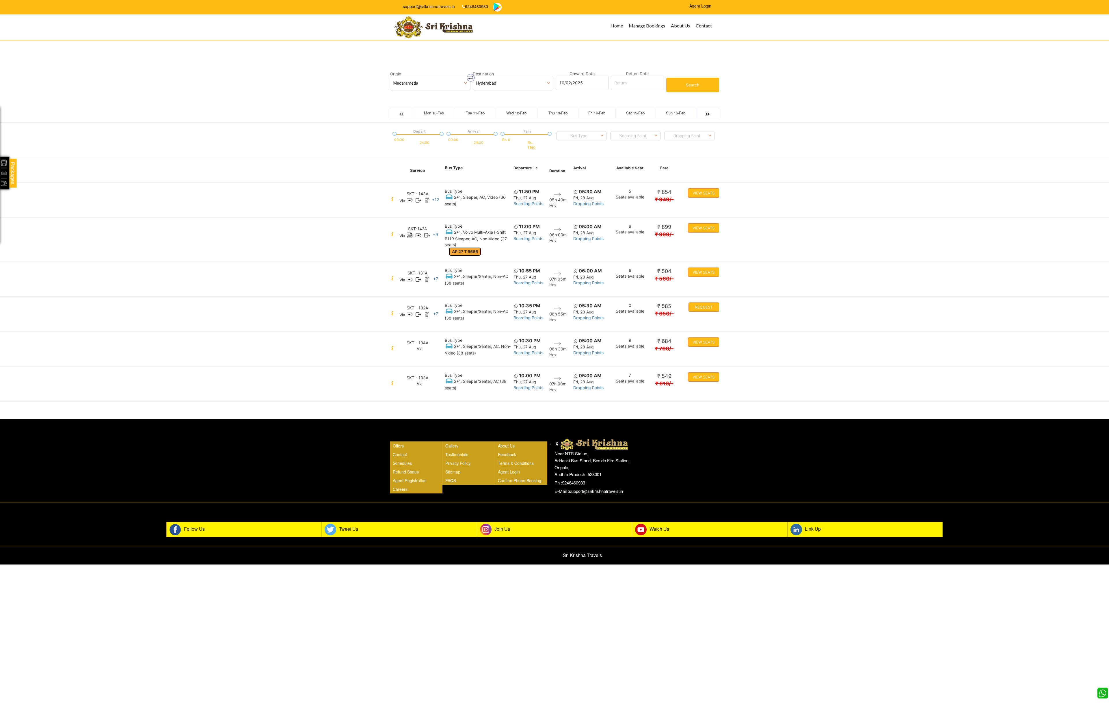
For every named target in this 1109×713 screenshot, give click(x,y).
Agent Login (509, 472)
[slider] (393, 133)
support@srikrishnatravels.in (428, 6)
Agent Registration (410, 480)
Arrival (579, 168)
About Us (680, 25)
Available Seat (629, 168)
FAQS (450, 480)
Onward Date (582, 74)
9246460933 (476, 6)
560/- (664, 279)
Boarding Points (528, 203)
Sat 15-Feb (635, 113)
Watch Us (659, 529)
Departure (522, 168)
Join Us (502, 529)
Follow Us (194, 529)
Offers (398, 446)
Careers (400, 489)
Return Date (637, 74)
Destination (483, 74)
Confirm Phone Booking (519, 480)
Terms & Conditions (516, 463)
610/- (664, 383)
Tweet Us (348, 529)
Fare (664, 168)
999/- (664, 234)
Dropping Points (588, 203)
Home (617, 25)
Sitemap (452, 472)
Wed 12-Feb (516, 113)
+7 (435, 278)
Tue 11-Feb (475, 113)
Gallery (451, 446)
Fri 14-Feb (596, 113)
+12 (435, 199)
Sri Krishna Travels (582, 555)
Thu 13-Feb (557, 113)
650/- (664, 314)
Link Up (813, 529)
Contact (704, 25)
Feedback (507, 454)
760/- (664, 349)
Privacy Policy (457, 463)
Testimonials (456, 454)
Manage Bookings (647, 25)
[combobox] (581, 135)
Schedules (402, 463)
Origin (395, 74)
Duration (557, 170)
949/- (664, 199)
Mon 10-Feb (434, 113)
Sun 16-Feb (675, 113)
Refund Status (406, 472)
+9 (435, 234)
